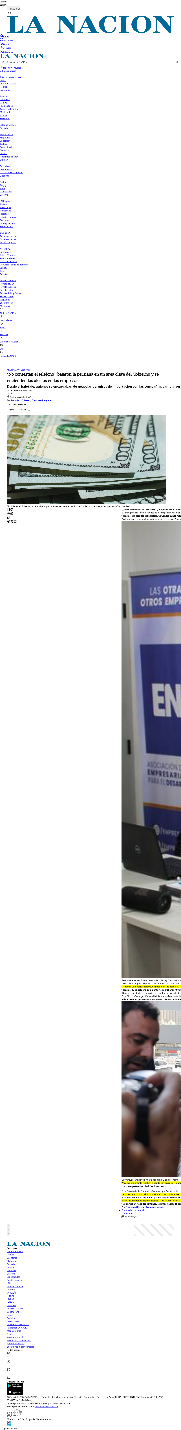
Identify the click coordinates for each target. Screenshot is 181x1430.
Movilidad (5, 112)
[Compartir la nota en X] (11, 521)
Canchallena (6, 191)
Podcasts (4, 220)
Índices (3, 115)
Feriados (4, 213)
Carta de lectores (8, 261)
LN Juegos (5, 201)
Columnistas (6, 169)
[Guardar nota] (8, 509)
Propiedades (6, 105)
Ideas (2, 271)
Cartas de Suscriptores (11, 172)
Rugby (3, 185)
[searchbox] (89, 62)
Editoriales (5, 166)
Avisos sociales (7, 258)
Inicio (6, 36)
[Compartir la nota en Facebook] (8, 521)
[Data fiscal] (9, 1425)
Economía (24, 369)
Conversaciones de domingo (14, 264)
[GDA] (14, 1416)
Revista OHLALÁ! (8, 280)
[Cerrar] (45, 57)
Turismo (4, 204)
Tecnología (5, 207)
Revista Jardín (7, 296)
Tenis (2, 188)
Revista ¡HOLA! (7, 283)
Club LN (7, 48)
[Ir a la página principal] (90, 32)
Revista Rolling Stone (10, 293)
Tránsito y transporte (10, 77)
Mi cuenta (8, 52)
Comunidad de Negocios (134, 1210)
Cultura (3, 144)
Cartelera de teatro (9, 239)
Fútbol (3, 182)
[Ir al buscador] (9, 13)
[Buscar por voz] (177, 62)
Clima (3, 80)
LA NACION (13, 369)
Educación (5, 140)
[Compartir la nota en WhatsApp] (11, 513)
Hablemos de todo (9, 156)
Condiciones (41, 1406)
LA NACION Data (8, 83)
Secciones (8, 40)
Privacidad (52, 1406)
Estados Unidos (8, 124)
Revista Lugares (8, 286)
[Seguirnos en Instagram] (8, 1370)
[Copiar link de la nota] (8, 517)
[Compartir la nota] (8, 513)
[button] (90, 206)
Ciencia (3, 153)
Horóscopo (5, 210)
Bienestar (5, 150)
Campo (3, 102)
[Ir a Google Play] (15, 1387)
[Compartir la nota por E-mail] (15, 521)
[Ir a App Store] (15, 1393)
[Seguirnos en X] (8, 1362)
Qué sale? (5, 232)
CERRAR (3, 2)
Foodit (6, 44)
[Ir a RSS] (8, 1378)
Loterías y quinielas (9, 217)
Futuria (3, 96)
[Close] (8, 1226)
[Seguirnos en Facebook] (8, 1353)
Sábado (4, 267)
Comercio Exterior (9, 109)
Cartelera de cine (8, 236)
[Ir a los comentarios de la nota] (11, 509)
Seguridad (5, 137)
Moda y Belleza (7, 223)
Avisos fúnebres (8, 255)
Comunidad (6, 147)
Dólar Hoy (5, 99)
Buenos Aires (6, 134)
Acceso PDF (6, 248)
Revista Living (7, 290)
